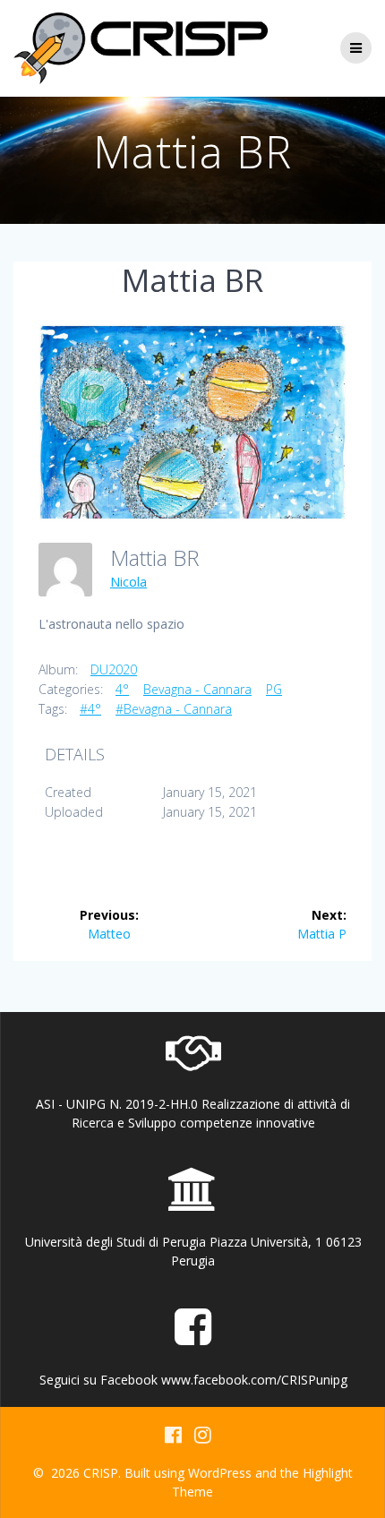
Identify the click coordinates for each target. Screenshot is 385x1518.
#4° (90, 708)
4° (122, 689)
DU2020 (113, 669)
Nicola (128, 581)
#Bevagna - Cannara (174, 708)
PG (274, 689)
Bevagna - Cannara (197, 689)
